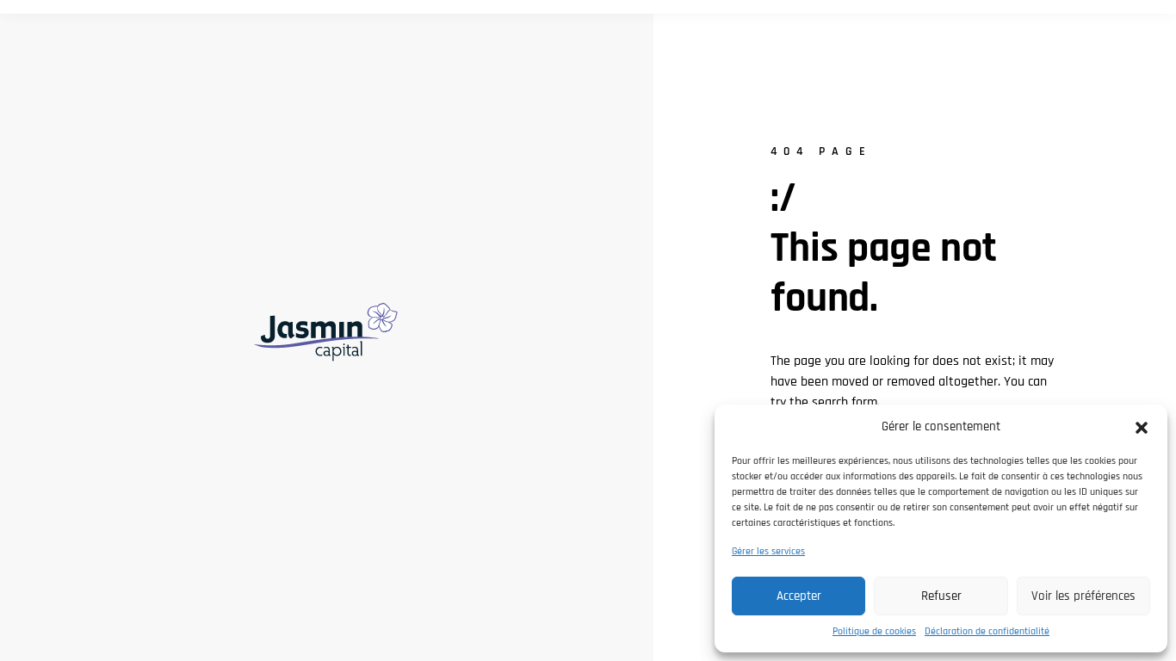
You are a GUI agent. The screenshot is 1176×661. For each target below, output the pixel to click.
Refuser (941, 596)
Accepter (799, 596)
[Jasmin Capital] (326, 330)
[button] (1141, 427)
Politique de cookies (874, 631)
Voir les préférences (1083, 596)
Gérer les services (768, 551)
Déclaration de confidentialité (987, 631)
